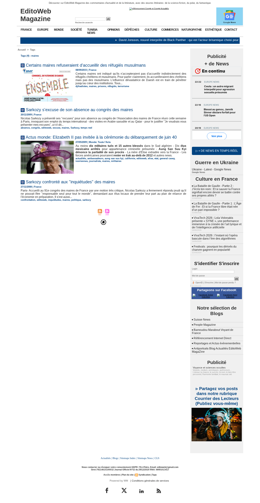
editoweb (46, 127)
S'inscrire (208, 282)
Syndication (144, 475)
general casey (167, 158)
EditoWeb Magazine (35, 15)
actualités (81, 158)
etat (156, 158)
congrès (35, 127)
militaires (116, 161)
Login (194, 269)
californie (130, 158)
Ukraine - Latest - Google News (211, 169)
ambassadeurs (95, 158)
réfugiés (112, 86)
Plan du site (128, 475)
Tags (32, 49)
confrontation (28, 200)
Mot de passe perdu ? (225, 282)
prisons (102, 86)
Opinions (113, 29)
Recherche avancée (84, 22)
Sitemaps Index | (128, 458)
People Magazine (205, 324)
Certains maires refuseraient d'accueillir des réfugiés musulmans (86, 65)
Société (76, 29)
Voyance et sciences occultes (209, 367)
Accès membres (111, 475)
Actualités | (106, 458)
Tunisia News (92, 31)
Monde (59, 29)
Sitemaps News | (145, 458)
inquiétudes (54, 200)
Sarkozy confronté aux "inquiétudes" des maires (70, 181)
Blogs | (115, 458)
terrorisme (123, 86)
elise (150, 158)
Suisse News (202, 319)
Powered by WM (119, 480)
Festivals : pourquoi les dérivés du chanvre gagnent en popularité (214, 248)
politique (76, 200)
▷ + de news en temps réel (217, 150)
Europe (42, 29)
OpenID (199, 282)
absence (25, 127)
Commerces (170, 29)
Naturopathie (191, 29)
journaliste (95, 161)
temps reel (86, 127)
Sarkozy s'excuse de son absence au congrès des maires (79, 109)
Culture (151, 29)
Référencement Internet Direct (212, 338)
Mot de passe (198, 275)
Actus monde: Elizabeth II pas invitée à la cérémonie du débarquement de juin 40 (101, 137)
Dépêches (132, 29)
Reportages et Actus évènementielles (217, 343)
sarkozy (86, 200)
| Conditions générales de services (149, 480)
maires (92, 86)
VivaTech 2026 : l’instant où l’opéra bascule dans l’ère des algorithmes (215, 237)
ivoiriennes (82, 161)
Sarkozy (75, 127)
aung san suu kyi (114, 158)
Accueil (22, 49)
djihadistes (82, 86)
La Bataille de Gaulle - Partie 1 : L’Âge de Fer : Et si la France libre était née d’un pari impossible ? (216, 206)
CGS (157, 458)
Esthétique (213, 29)
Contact (230, 29)
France (26, 29)
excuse (56, 127)
